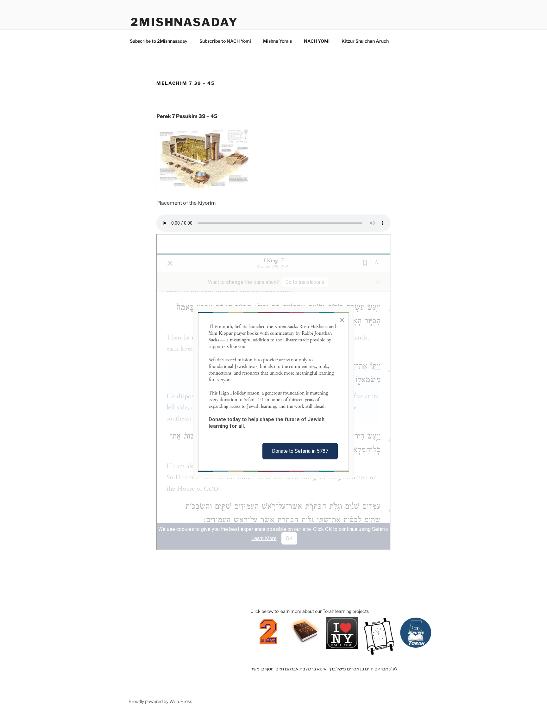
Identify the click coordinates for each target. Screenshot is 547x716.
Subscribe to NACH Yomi (225, 41)
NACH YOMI (317, 41)
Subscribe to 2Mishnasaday (158, 41)
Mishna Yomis (277, 41)
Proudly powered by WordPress (160, 701)
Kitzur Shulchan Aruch (365, 41)
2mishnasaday (184, 22)
